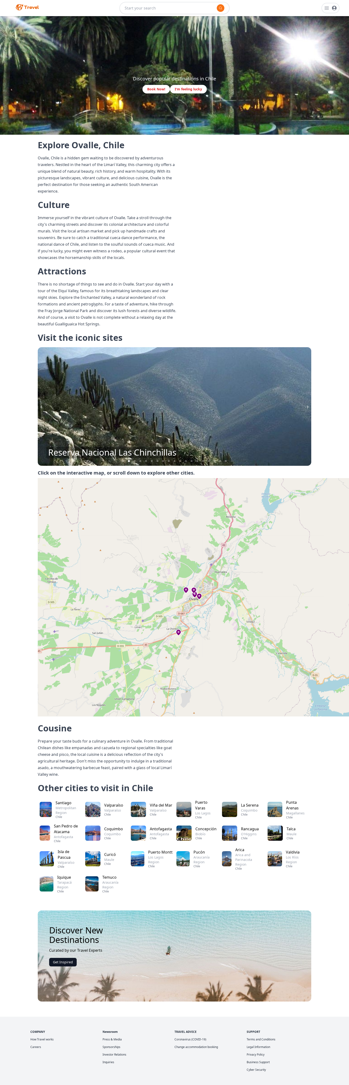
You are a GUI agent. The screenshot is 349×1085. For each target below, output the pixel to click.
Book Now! (156, 89)
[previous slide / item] (41, 406)
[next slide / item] (308, 406)
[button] (123, 461)
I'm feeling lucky (188, 89)
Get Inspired (63, 962)
